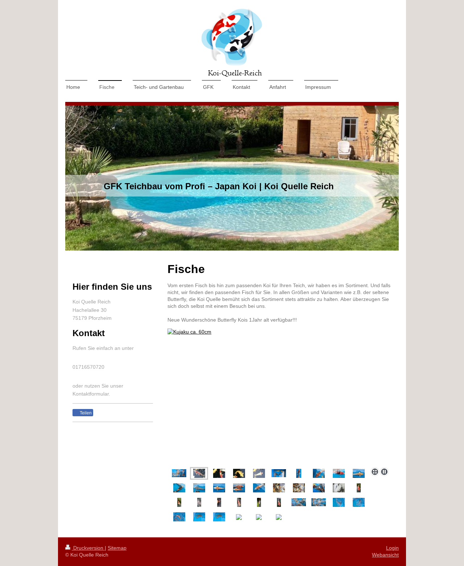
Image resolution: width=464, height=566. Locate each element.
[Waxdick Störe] (339, 487)
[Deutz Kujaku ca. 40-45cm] (319, 473)
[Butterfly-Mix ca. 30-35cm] (279, 473)
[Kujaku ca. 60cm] (199, 473)
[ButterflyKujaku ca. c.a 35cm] (298, 473)
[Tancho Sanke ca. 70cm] (259, 473)
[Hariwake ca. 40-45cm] (359, 473)
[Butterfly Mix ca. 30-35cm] (319, 487)
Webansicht (385, 555)
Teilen (85, 413)
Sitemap (117, 548)
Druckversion (88, 548)
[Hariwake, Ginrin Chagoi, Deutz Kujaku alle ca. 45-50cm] (239, 487)
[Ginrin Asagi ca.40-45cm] (199, 487)
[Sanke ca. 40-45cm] (339, 473)
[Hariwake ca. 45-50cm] (219, 487)
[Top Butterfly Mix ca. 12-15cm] (279, 487)
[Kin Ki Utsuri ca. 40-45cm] (179, 487)
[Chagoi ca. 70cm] (239, 473)
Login (392, 548)
